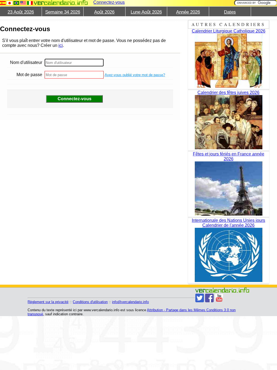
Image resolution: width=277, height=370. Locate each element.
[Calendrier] (61, 2)
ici (60, 45)
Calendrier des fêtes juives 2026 (228, 92)
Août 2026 (104, 12)
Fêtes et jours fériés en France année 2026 (228, 156)
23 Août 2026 (21, 12)
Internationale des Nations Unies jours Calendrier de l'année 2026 (228, 223)
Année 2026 (188, 12)
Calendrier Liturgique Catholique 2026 (228, 31)
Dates (230, 12)
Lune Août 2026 (146, 12)
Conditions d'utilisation (90, 302)
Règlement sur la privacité (48, 302)
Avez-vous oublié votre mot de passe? (135, 75)
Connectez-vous (109, 2)
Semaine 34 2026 (62, 12)
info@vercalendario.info (130, 302)
